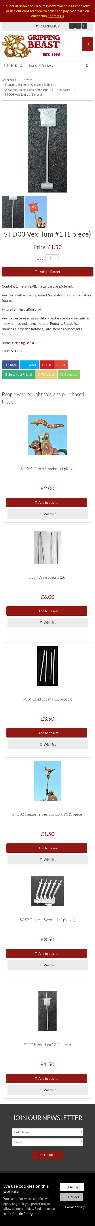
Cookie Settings (75, 1207)
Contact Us (56, 16)
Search (87, 65)
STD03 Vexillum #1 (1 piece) (23, 94)
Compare (71, 374)
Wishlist (48, 374)
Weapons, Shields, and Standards (26, 89)
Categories (9, 80)
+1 (63, 365)
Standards (63, 89)
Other (28, 80)
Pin (48, 365)
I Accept (74, 1187)
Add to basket (48, 502)
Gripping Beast (23, 343)
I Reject (73, 1197)
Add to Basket (49, 272)
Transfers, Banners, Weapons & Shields (30, 84)
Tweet (31, 365)
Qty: (40, 257)
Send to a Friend (20, 374)
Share (12, 365)
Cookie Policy (22, 1214)
